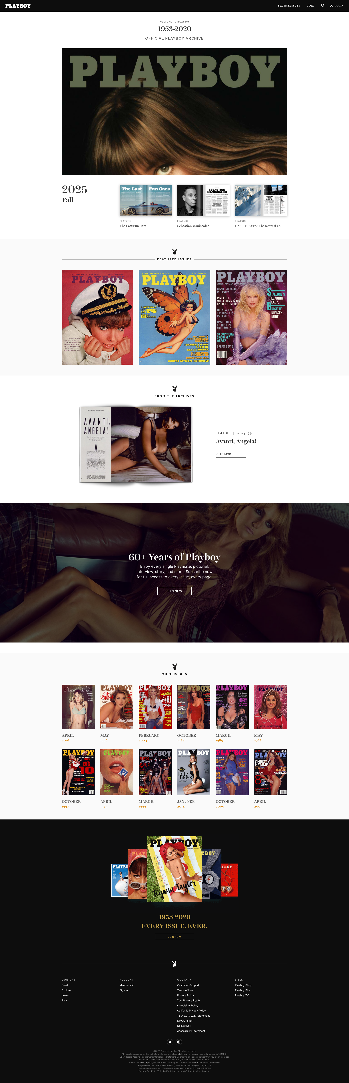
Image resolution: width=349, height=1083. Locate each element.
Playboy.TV (242, 995)
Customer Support (188, 985)
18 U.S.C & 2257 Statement (193, 1015)
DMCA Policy (184, 1020)
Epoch (149, 1062)
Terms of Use (185, 990)
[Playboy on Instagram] (179, 1042)
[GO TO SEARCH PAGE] (322, 6)
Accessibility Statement (191, 1030)
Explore (66, 990)
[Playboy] (18, 6)
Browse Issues (289, 5)
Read (65, 985)
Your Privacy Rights (188, 1000)
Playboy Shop (243, 985)
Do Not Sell (183, 1025)
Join (310, 5)
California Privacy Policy (191, 1010)
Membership (127, 985)
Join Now (174, 591)
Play (64, 1000)
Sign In (124, 990)
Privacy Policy (185, 995)
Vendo (195, 1062)
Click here (182, 1054)
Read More (231, 454)
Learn (65, 995)
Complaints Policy (187, 1005)
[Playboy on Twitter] (170, 1042)
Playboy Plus (242, 990)
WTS (142, 1062)
